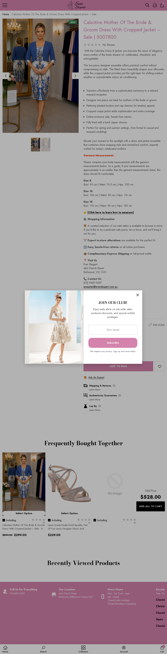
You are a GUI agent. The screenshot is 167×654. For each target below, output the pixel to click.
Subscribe (113, 343)
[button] (137, 295)
